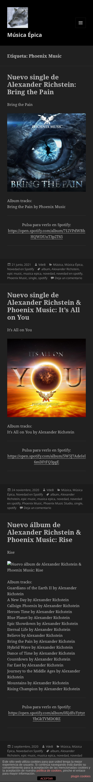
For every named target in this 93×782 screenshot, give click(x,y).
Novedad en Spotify (20, 269)
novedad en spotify (69, 273)
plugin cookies (81, 776)
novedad (49, 273)
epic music (14, 273)
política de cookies (49, 770)
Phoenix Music (17, 278)
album (45, 269)
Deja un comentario (68, 278)
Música (58, 264)
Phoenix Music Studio (58, 503)
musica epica (32, 273)
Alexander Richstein (65, 269)
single (33, 278)
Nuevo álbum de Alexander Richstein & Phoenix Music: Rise (44, 532)
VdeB (42, 264)
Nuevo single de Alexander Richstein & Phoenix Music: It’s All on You (44, 306)
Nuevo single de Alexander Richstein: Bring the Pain (41, 84)
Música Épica (24, 34)
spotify (42, 278)
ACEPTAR (46, 778)
